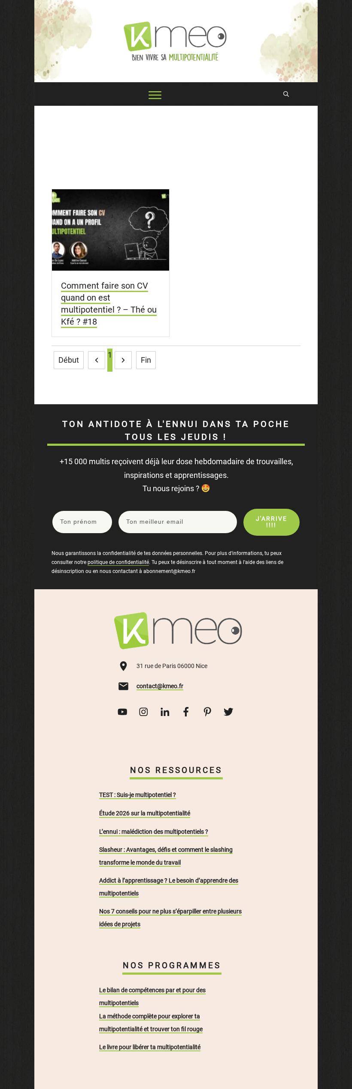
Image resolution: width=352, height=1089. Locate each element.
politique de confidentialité (118, 562)
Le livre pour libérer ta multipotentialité (149, 1047)
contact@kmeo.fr (160, 686)
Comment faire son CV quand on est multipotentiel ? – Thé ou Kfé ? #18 (109, 303)
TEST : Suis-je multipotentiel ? (137, 794)
